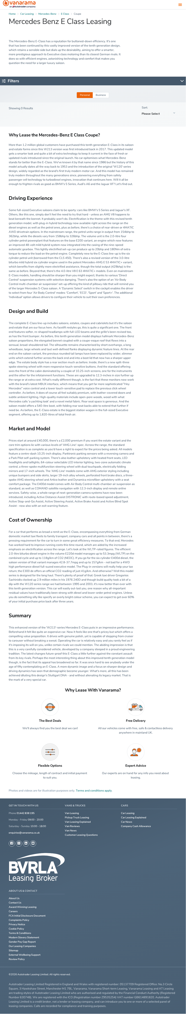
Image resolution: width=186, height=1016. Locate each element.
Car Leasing (127, 813)
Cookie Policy (16, 928)
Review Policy (17, 959)
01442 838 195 (25, 813)
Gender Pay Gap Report (22, 941)
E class (65, 13)
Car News (126, 821)
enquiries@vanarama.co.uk (24, 832)
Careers (13, 911)
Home (12, 13)
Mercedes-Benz (47, 13)
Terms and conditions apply (94, 790)
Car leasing (27, 13)
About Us (14, 898)
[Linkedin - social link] (26, 843)
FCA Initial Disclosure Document (27, 915)
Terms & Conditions (20, 933)
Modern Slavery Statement (24, 937)
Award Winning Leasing (22, 907)
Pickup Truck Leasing (77, 817)
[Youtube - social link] (33, 843)
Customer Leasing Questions (81, 834)
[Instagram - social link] (19, 843)
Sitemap (13, 950)
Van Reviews (72, 826)
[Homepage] (19, 4)
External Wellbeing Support (24, 954)
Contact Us (15, 902)
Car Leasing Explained (133, 817)
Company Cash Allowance (136, 826)
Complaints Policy (19, 920)
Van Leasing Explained (78, 821)
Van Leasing (72, 813)
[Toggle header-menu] (180, 4)
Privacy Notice (17, 924)
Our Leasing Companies (22, 946)
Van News (71, 830)
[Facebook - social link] (12, 843)
